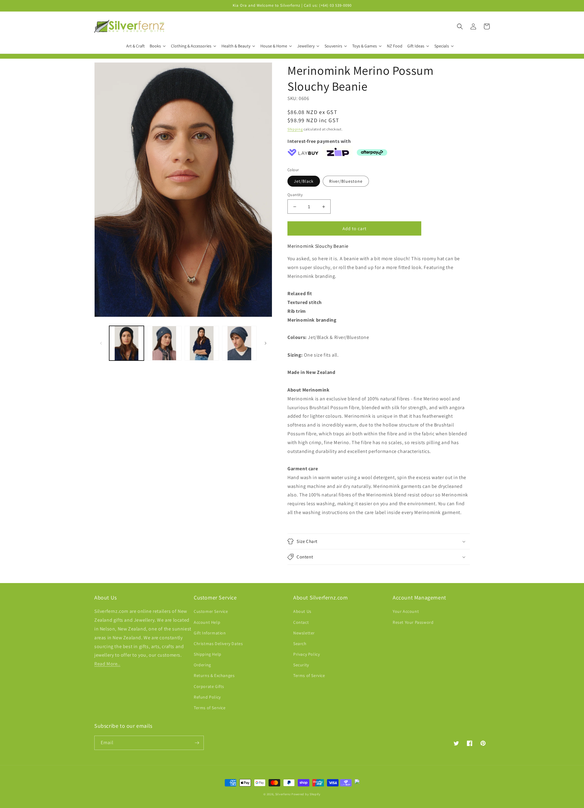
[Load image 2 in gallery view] (164, 343)
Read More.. (107, 664)
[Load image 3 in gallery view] (202, 343)
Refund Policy (207, 697)
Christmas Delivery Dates (218, 643)
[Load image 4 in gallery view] (239, 343)
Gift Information (210, 633)
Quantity (295, 194)
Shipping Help (207, 654)
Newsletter (304, 633)
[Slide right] (265, 343)
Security (301, 665)
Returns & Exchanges (214, 675)
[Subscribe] (196, 743)
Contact (301, 622)
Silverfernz (283, 794)
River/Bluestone (346, 181)
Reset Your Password (413, 622)
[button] (460, 26)
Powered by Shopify (306, 794)
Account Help (207, 622)
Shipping (295, 129)
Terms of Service (210, 707)
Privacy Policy (306, 654)
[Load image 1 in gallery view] (126, 343)
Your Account (406, 611)
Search (300, 643)
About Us (302, 611)
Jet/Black (304, 181)
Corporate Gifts (209, 686)
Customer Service (211, 611)
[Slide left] (101, 343)
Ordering (202, 665)
